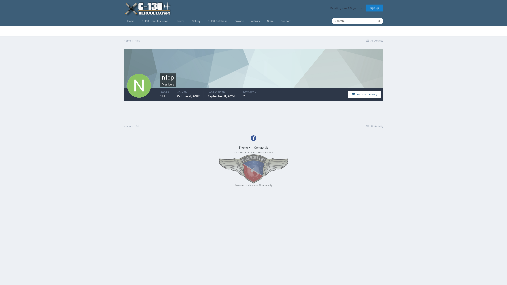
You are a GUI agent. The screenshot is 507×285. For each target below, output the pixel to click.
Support (286, 21)
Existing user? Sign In (345, 8)
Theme (244, 147)
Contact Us (261, 147)
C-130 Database (218, 21)
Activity (255, 21)
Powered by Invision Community (253, 185)
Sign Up (374, 8)
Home (130, 21)
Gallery (196, 21)
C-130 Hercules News (155, 21)
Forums (180, 21)
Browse (239, 21)
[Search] (379, 21)
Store (270, 21)
